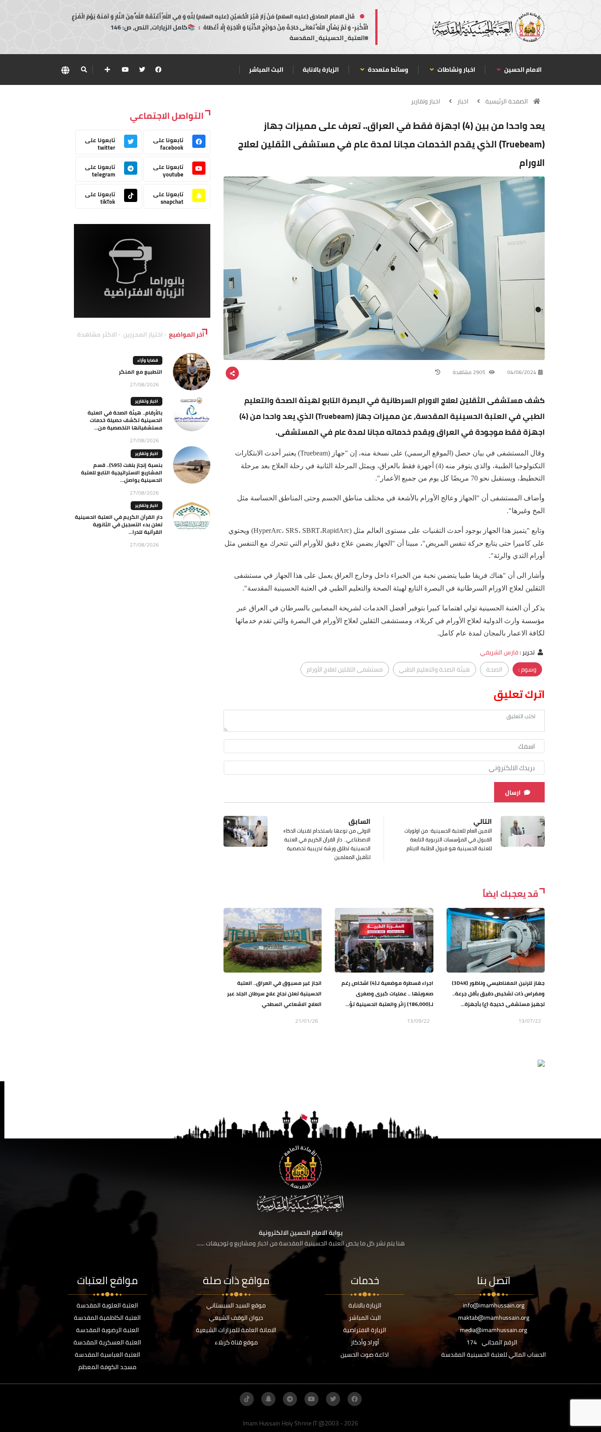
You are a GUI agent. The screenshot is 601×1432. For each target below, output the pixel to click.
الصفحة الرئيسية (506, 101)
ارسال (512, 792)
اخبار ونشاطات (455, 69)
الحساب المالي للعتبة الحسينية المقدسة (493, 1354)
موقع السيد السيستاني (236, 1305)
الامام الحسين (522, 69)
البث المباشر (266, 69)
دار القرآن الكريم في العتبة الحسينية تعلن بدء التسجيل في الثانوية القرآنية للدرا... (118, 524)
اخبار (463, 101)
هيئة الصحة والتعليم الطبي (434, 669)
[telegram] (290, 1399)
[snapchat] (268, 1399)
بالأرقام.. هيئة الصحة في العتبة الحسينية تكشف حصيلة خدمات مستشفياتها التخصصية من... (125, 420)
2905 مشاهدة (470, 372)
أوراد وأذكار (365, 1342)
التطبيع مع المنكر (140, 372)
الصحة (494, 669)
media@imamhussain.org (493, 1330)
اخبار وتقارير (425, 101)
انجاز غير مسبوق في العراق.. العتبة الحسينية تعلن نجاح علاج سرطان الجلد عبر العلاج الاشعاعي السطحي (274, 993)
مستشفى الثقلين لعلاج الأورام (345, 669)
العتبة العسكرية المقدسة (107, 1342)
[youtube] (125, 69)
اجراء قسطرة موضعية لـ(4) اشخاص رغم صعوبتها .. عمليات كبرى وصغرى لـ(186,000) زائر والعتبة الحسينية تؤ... (387, 993)
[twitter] (142, 69)
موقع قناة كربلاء (236, 1342)
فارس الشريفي (499, 652)
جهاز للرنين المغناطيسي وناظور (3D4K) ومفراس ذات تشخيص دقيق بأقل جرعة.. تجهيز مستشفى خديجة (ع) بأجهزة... (498, 993)
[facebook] (158, 69)
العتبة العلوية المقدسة (107, 1305)
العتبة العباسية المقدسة (107, 1354)
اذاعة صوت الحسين (365, 1354)
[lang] (65, 69)
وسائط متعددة (387, 69)
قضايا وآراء (147, 360)
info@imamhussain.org (493, 1305)
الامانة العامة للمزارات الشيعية (236, 1330)
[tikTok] (247, 1399)
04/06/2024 (521, 372)
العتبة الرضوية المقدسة (107, 1330)
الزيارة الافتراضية (364, 1330)
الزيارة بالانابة (321, 69)
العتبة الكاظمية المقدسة (107, 1317)
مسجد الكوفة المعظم (107, 1367)
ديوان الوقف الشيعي (236, 1317)
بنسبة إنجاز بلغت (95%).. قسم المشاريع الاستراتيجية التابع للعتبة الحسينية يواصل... (121, 472)
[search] (83, 69)
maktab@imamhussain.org (493, 1317)
